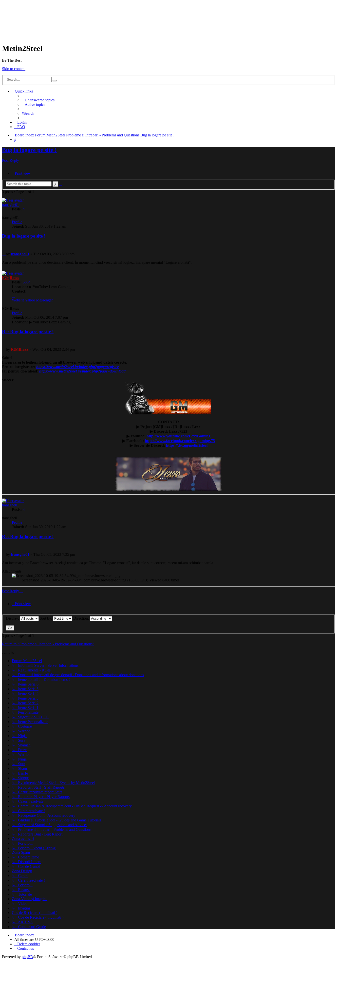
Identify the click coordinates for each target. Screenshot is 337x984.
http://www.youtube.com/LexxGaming (178, 436)
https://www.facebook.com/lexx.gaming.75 (180, 441)
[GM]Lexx (10, 278)
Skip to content (13, 69)
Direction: (81, 618)
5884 (27, 282)
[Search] (54, 80)
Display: (13, 618)
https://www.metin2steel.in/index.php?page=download (82, 371)
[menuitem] (38, 100)
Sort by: (46, 618)
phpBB (27, 957)
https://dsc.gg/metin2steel (186, 445)
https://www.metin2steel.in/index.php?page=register (77, 367)
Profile (17, 222)
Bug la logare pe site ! (157, 135)
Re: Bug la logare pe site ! (28, 331)
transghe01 (10, 205)
